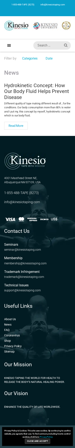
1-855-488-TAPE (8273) (22, 4)
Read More (16, 126)
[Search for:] (51, 46)
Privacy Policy (13, 346)
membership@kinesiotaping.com (25, 263)
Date (49, 58)
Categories (29, 58)
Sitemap (9, 351)
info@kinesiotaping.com (52, 4)
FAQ (7, 330)
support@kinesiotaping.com (22, 290)
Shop (7, 340)
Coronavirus (12, 335)
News (7, 324)
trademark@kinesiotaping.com (24, 276)
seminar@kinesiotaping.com (22, 249)
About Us (10, 319)
